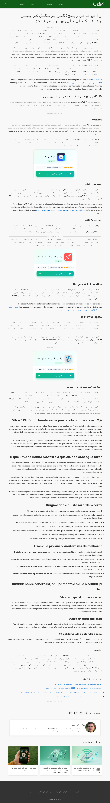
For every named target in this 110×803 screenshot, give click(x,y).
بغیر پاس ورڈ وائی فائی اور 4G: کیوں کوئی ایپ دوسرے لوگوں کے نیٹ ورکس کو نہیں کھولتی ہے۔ (61, 692)
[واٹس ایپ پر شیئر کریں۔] (81, 713)
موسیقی (22, 4)
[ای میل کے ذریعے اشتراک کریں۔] (75, 713)
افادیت (40, 4)
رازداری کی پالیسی (44, 792)
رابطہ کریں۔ (78, 792)
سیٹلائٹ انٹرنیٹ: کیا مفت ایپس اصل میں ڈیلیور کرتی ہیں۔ (76, 696)
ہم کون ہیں (30, 792)
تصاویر (50, 4)
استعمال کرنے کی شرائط (62, 792)
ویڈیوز (12, 4)
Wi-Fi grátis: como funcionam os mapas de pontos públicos (60, 210)
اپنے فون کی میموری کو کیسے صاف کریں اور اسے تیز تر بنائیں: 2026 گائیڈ (56, 770)
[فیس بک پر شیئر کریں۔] (86, 713)
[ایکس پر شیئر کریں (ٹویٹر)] (70, 713)
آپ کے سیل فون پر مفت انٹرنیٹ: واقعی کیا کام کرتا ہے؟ (78, 684)
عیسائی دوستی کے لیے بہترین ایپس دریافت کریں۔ (23, 769)
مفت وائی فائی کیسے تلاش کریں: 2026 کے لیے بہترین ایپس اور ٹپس (74, 688)
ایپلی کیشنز (62, 4)
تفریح (31, 4)
